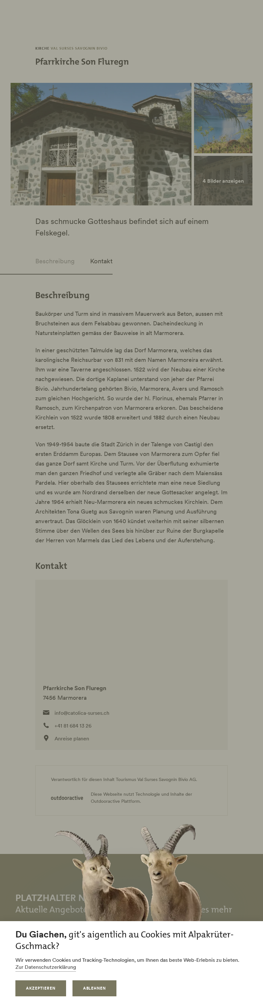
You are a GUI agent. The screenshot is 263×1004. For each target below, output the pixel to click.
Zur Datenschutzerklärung (45, 967)
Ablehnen (94, 988)
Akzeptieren (40, 988)
